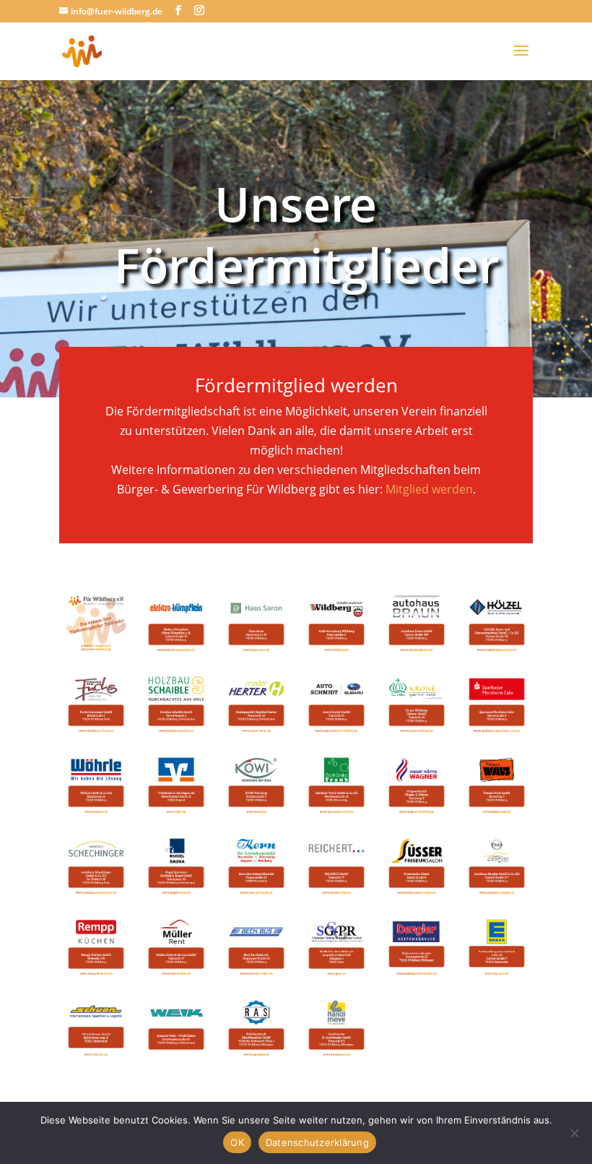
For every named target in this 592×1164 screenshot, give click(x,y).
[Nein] (574, 1133)
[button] (95, 623)
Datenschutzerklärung (317, 1142)
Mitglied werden (429, 489)
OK (237, 1142)
